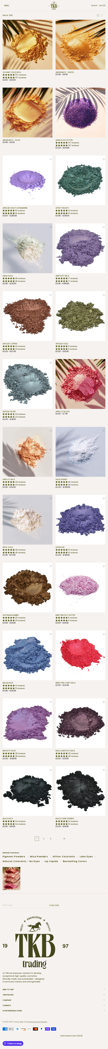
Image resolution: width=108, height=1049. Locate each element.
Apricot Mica (9, 479)
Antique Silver (9, 411)
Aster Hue (60, 547)
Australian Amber (11, 615)
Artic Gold (8, 547)
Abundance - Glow (11, 140)
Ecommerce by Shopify (37, 1022)
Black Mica (8, 818)
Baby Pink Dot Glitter (65, 615)
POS (21, 1022)
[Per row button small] (101, 15)
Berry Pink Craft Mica (65, 683)
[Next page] (71, 839)
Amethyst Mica (62, 276)
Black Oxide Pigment (65, 818)
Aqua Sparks (61, 479)
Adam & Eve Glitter (64, 140)
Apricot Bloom (63, 411)
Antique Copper (10, 344)
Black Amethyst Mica (65, 751)
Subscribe (54, 905)
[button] (4, 5)
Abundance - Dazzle (65, 72)
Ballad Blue (8, 683)
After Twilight (62, 208)
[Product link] (27, 51)
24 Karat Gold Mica (12, 72)
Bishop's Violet (9, 751)
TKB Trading (14, 1022)
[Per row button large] (98, 15)
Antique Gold (62, 344)
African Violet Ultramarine (15, 208)
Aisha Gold (8, 276)
